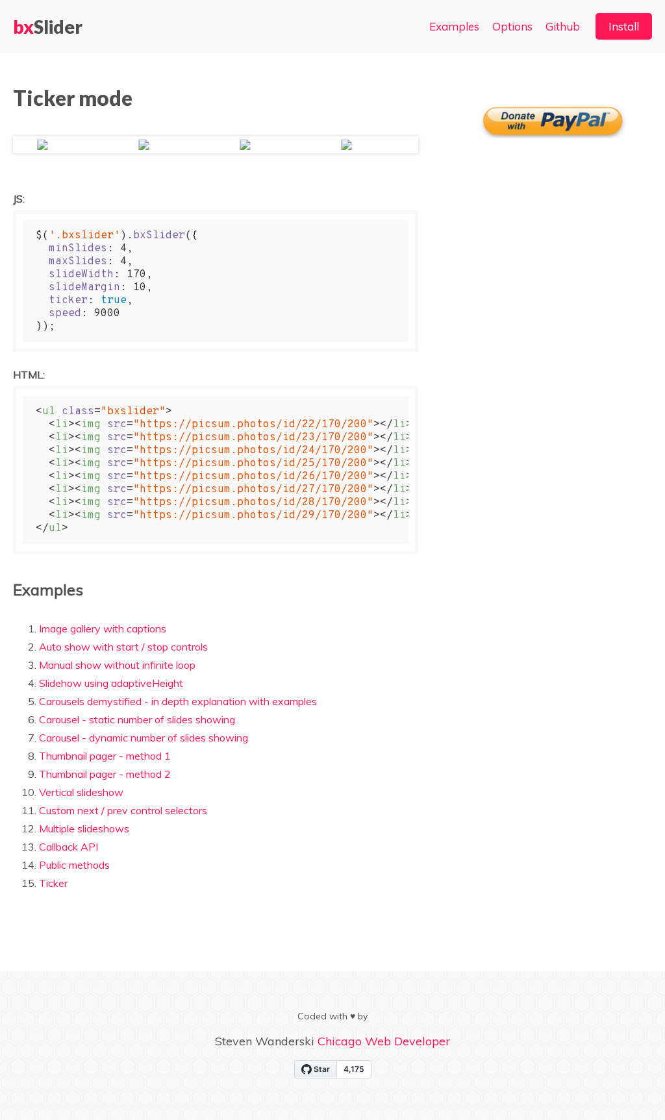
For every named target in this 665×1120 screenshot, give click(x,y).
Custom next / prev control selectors (123, 810)
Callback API (68, 846)
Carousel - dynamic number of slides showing (143, 737)
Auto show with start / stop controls (123, 646)
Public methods (74, 864)
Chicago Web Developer (384, 1041)
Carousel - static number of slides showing (137, 719)
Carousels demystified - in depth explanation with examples (178, 701)
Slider (47, 27)
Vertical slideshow (81, 792)
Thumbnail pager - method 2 (105, 773)
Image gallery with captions (102, 628)
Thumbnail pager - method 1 (105, 755)
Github (563, 26)
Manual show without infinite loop (117, 664)
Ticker (53, 883)
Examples (454, 26)
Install (624, 26)
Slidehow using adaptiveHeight (111, 683)
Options (512, 26)
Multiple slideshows (84, 828)
